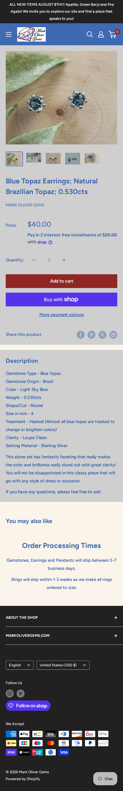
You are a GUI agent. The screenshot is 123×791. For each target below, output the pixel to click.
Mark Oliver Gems (25, 205)
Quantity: (15, 260)
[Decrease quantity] (34, 260)
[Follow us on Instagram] (10, 694)
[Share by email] (113, 334)
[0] (112, 34)
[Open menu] (8, 34)
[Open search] (90, 34)
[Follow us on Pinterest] (21, 694)
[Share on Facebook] (81, 334)
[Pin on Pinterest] (92, 334)
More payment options (61, 314)
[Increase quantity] (64, 260)
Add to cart (61, 281)
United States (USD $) (58, 665)
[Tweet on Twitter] (102, 334)
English (15, 665)
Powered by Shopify (23, 779)
